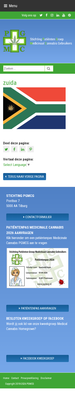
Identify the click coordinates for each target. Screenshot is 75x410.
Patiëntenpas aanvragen (38, 308)
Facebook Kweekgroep (38, 358)
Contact (15, 378)
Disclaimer (46, 378)
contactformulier (38, 217)
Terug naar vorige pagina (25, 176)
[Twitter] (6, 149)
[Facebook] (15, 149)
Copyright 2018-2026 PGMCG (19, 383)
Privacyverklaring (30, 378)
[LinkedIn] (23, 149)
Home (6, 378)
